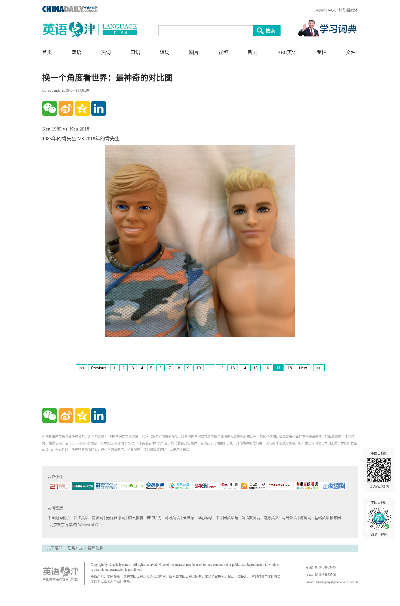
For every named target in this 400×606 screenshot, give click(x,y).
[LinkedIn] (98, 108)
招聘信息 (95, 548)
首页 (47, 52)
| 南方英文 (270, 518)
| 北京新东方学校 (62, 525)
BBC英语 (287, 52)
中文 (332, 10)
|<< (81, 368)
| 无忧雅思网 (115, 518)
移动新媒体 (348, 10)
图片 (194, 52)
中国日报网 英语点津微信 (379, 470)
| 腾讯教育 (135, 518)
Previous (98, 368)
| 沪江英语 (81, 518)
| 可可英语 (172, 518)
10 (198, 368)
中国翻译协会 (60, 518)
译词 (165, 52)
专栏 (321, 52)
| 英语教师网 (250, 518)
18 (290, 368)
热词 (106, 52)
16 (267, 368)
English (319, 10)
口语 (135, 52)
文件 (351, 52)
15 (255, 368)
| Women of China (90, 525)
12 (221, 368)
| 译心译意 (204, 518)
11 (210, 368)
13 (232, 368)
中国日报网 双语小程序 (379, 519)
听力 (253, 52)
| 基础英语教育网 (327, 518)
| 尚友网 (97, 518)
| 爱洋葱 (188, 518)
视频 (223, 52)
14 (244, 368)
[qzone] (82, 108)
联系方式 (75, 548)
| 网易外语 (289, 518)
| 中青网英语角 (226, 518)
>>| (319, 368)
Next (303, 368)
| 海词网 (305, 518)
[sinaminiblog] (66, 108)
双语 (76, 52)
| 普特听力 (153, 518)
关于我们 (54, 548)
